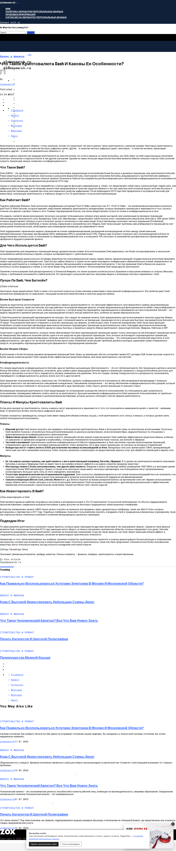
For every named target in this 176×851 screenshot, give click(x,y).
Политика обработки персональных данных (34, 11)
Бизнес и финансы (23, 80)
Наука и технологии (23, 94)
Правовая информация (20, 14)
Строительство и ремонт (27, 66)
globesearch (7, 84)
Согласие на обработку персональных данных (36, 17)
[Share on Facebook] (91, 99)
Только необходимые (71, 844)
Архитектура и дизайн (25, 108)
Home (8, 8)
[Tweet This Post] (91, 666)
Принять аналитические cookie (44, 844)
